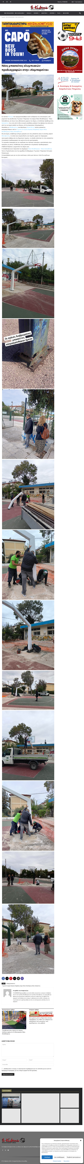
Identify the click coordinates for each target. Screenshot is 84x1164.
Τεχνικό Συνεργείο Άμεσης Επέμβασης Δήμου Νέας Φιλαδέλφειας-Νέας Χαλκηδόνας (21, 985)
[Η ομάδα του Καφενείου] (7, 996)
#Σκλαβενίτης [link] (6, 136)
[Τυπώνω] (18, 978)
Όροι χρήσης (66, 1161)
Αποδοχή (47, 1157)
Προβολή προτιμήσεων (74, 1157)
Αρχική (3, 17)
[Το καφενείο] (42, 7)
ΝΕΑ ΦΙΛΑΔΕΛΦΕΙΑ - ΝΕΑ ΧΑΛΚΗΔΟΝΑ (15, 17)
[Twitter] (5, 1150)
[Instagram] (6, 1)
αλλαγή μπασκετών (10, 983)
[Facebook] (3, 1)
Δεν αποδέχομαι (59, 1157)
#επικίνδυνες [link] (31, 127)
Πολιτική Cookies (57, 1161)
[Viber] (22, 978)
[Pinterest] (10, 978)
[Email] (14, 978)
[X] (10, 1)
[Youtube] (8, 1150)
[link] (40, 149)
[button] (81, 1140)
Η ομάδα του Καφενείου (20, 990)
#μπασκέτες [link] (5, 123)
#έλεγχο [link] (10, 116)
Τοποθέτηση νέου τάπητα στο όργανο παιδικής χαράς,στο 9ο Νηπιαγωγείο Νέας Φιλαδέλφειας (13, 1032)
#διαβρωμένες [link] (13, 127)
